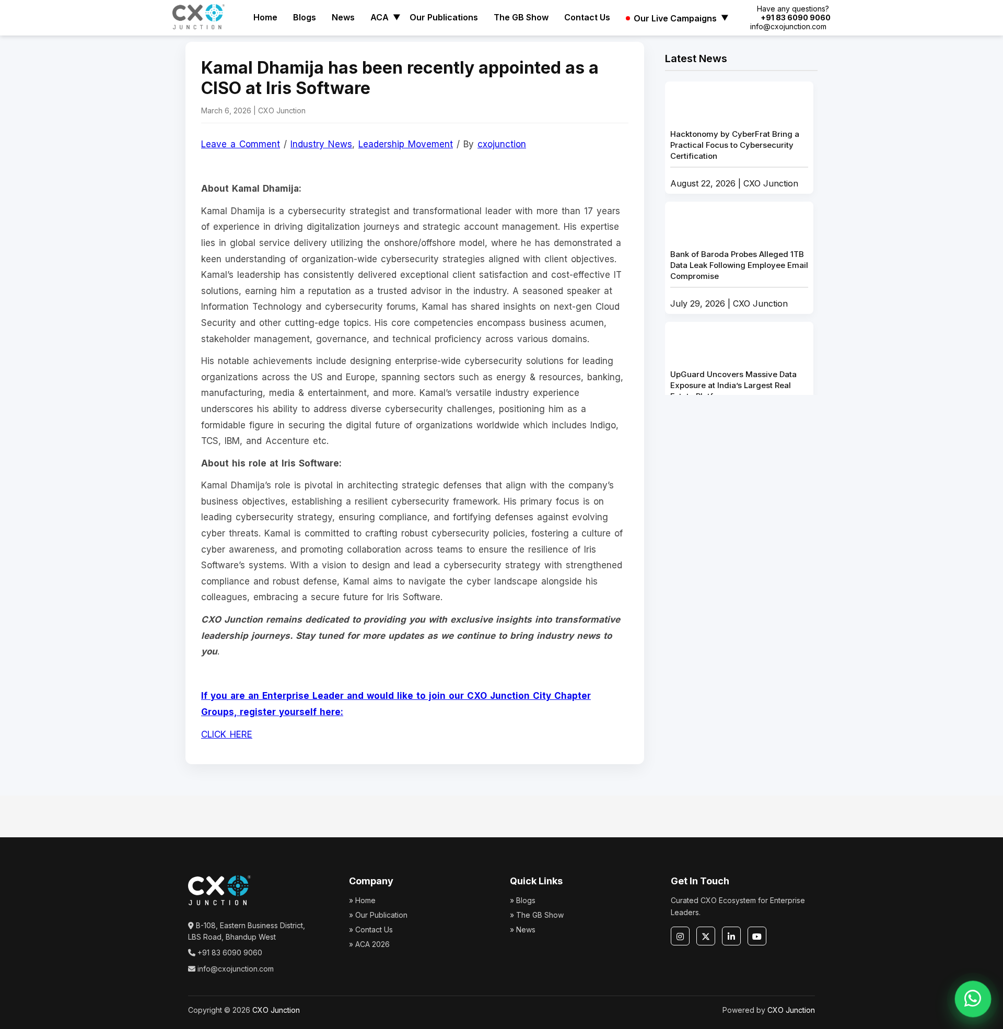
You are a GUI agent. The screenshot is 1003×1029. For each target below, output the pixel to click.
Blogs (304, 17)
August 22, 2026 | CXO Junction (734, 159)
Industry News (321, 144)
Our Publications (444, 17)
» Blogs (522, 900)
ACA (379, 17)
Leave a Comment (240, 144)
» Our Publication (378, 914)
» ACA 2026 (369, 944)
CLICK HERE (226, 734)
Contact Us (587, 17)
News (343, 17)
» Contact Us (371, 929)
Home (265, 17)
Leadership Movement (405, 144)
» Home (362, 900)
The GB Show (521, 17)
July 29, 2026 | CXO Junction (739, 279)
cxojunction (501, 144)
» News (522, 929)
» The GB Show (537, 914)
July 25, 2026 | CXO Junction (733, 399)
